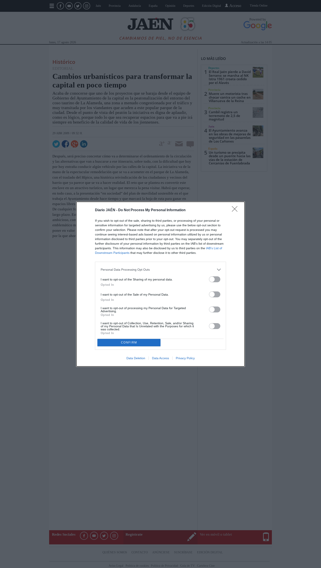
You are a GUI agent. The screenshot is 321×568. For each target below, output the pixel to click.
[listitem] (160, 269)
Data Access (160, 358)
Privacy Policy (185, 358)
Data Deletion (135, 358)
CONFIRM (129, 342)
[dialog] (160, 284)
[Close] (236, 210)
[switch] (214, 279)
